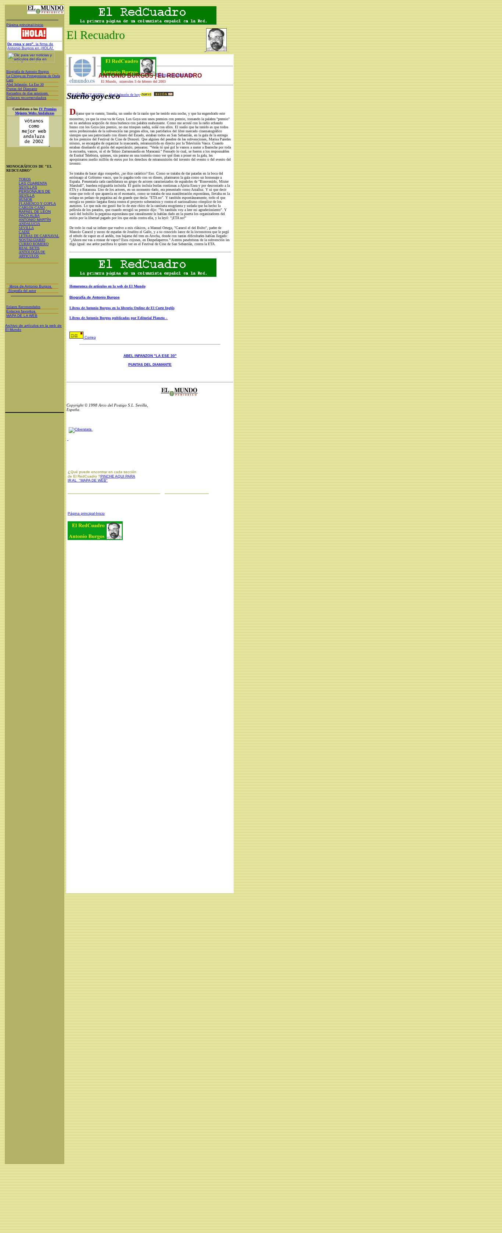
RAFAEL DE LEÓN (35, 212)
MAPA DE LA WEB (21, 316)
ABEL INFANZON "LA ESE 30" (150, 356)
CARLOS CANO (32, 208)
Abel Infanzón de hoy (124, 95)
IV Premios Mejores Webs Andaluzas (36, 111)
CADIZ (24, 232)
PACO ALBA (29, 216)
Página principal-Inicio (24, 25)
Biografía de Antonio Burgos (94, 297)
